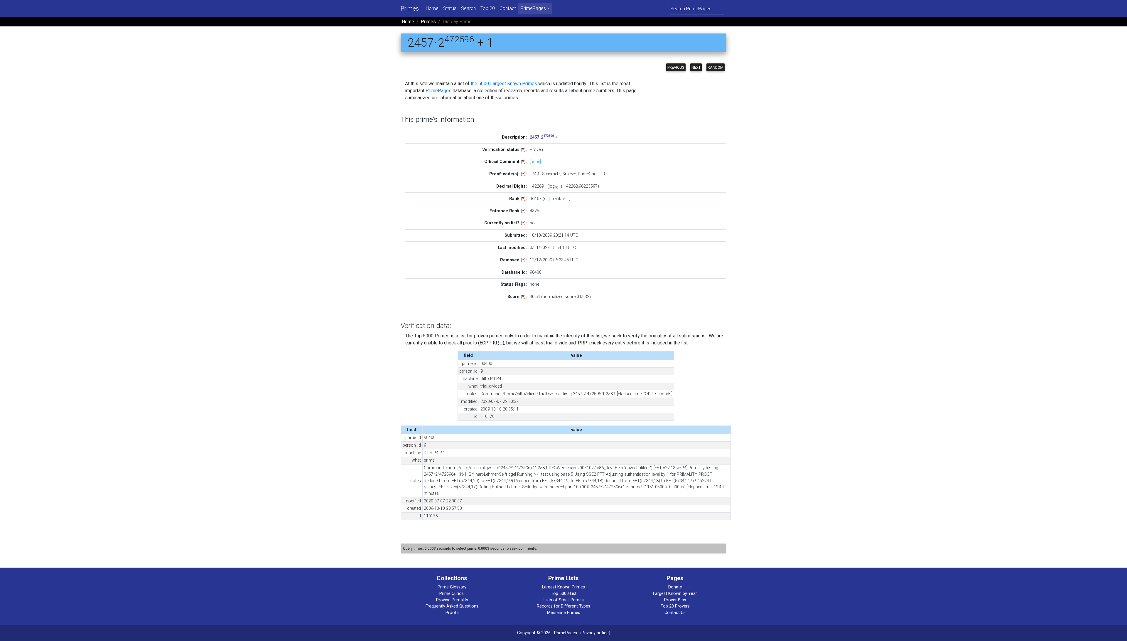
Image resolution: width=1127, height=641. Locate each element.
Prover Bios (675, 600)
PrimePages (438, 90)
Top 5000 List (563, 593)
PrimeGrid (587, 173)
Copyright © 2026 (534, 632)
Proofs (452, 612)
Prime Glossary (452, 587)
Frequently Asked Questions (452, 606)
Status (449, 8)
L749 (534, 173)
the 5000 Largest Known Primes (504, 83)
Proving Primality (452, 600)
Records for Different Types (563, 606)
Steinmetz (551, 173)
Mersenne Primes (563, 612)
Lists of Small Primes (564, 600)
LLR (601, 173)
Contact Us (675, 612)
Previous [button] (675, 67)
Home (432, 8)
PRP (582, 343)
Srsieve (569, 173)
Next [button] (696, 67)
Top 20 (487, 8)
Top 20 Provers (675, 606)
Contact (508, 8)
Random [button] (715, 67)
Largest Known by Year (675, 593)
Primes (410, 8)
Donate (675, 587)
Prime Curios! (452, 593)
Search (468, 8)
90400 (535, 272)
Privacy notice (595, 632)
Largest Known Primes (563, 587)
